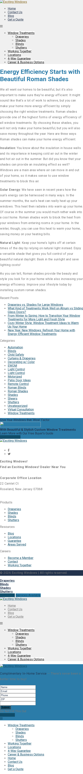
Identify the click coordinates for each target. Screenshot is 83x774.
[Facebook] (8, 450)
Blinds (19, 44)
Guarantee (14, 541)
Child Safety (16, 355)
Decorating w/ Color (21, 362)
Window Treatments (21, 33)
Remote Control (18, 384)
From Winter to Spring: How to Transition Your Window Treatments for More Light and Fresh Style (44, 317)
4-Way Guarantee (19, 58)
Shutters (21, 47)
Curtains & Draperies (22, 358)
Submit (5, 707)
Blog (11, 16)
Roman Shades (18, 391)
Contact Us (15, 12)
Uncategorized (17, 406)
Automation (15, 347)
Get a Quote (16, 19)
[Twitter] (9, 454)
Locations (14, 55)
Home (12, 8)
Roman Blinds (17, 387)
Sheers (12, 398)
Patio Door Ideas (19, 380)
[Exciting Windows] (13, 2)
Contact (13, 561)
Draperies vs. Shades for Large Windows (35, 305)
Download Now (10, 437)
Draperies (22, 36)
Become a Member (20, 558)
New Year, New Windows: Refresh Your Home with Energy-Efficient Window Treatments (41, 332)
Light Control (16, 369)
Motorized (15, 376)
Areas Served (17, 544)
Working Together (19, 51)
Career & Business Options (26, 62)
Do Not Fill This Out (13, 711)
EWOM (12, 365)
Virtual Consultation (21, 409)
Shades (20, 40)
